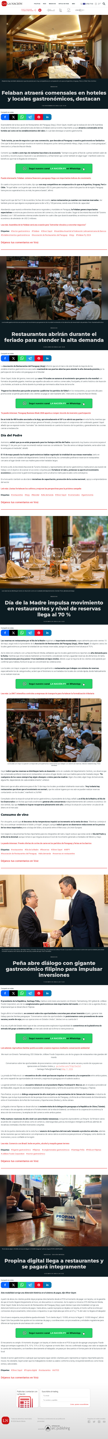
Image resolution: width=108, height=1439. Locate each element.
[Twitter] (94, 1421)
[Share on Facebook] (5, 117)
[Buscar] (104, 3)
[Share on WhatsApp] (22, 117)
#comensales (74, 495)
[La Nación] (12, 3)
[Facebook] (89, 1421)
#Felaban (35, 231)
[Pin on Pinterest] (39, 117)
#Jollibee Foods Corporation (12, 1154)
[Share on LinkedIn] (47, 117)
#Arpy (71, 235)
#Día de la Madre (31, 850)
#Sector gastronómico (20, 231)
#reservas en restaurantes (64, 853)
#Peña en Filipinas (93, 1150)
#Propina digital (30, 1370)
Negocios (54, 86)
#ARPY (67, 850)
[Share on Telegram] (30, 117)
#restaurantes (17, 495)
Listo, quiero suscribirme (79, 1404)
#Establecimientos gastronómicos (15, 235)
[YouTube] (104, 1421)
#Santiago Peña (77, 1150)
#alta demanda (47, 495)
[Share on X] (13, 117)
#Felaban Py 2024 (83, 235)
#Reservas (44, 850)
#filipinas (36, 1150)
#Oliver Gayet (46, 231)
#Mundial (35, 495)
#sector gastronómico (35, 1154)
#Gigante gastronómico (21, 1150)
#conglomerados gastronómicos (56, 1150)
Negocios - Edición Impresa (54, 1254)
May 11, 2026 (67, 1069)
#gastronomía (87, 495)
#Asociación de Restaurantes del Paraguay (50, 235)
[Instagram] (99, 1421)
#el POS (55, 1370)
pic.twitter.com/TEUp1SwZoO (68, 1066)
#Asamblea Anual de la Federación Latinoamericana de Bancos (80, 231)
